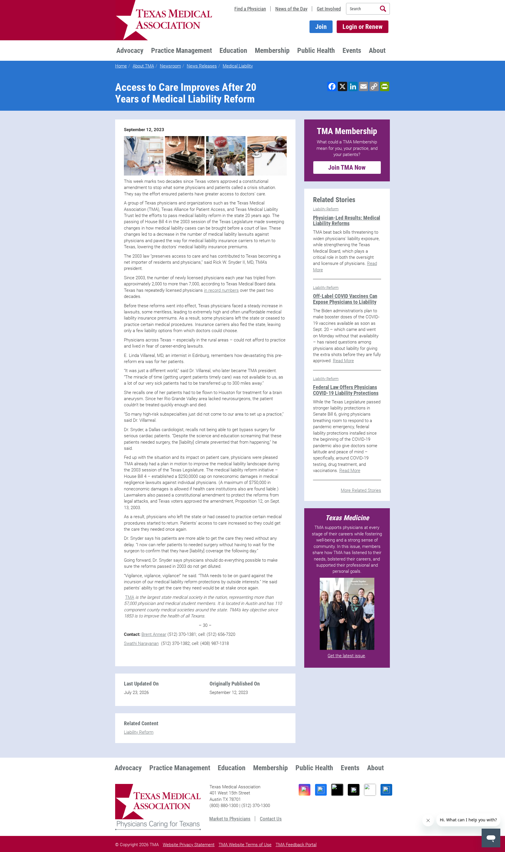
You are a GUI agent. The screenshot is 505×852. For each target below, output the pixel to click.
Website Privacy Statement (189, 844)
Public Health (316, 50)
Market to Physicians (229, 819)
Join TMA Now (347, 167)
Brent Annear (153, 634)
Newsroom (170, 66)
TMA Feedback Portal (296, 844)
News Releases (202, 66)
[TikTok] (337, 790)
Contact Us (271, 819)
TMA (129, 597)
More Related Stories (361, 490)
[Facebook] (321, 790)
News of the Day (291, 9)
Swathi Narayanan (141, 643)
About (377, 50)
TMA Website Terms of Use (245, 844)
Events (352, 50)
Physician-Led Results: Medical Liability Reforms (346, 221)
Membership (272, 50)
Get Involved (329, 9)
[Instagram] (304, 790)
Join (321, 26)
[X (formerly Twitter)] (353, 790)
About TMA (143, 66)
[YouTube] (370, 790)
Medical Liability (238, 66)
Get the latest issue (346, 655)
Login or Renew (363, 26)
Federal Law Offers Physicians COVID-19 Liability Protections (345, 390)
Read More (343, 360)
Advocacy (129, 50)
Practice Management (181, 50)
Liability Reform (138, 732)
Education (233, 50)
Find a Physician (250, 9)
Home (121, 66)
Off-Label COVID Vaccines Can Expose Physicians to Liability (345, 299)
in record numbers (221, 290)
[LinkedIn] (386, 790)
